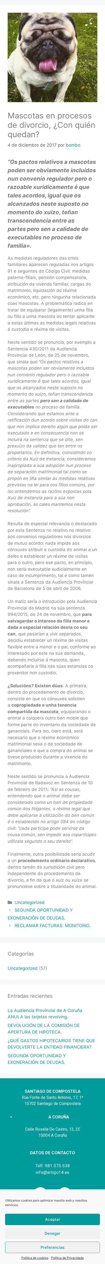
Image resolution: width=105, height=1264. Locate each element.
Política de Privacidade (67, 1258)
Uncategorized (30, 902)
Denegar (52, 1233)
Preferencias (52, 1247)
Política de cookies (34, 1258)
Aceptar (52, 1219)
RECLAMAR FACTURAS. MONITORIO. (52, 925)
